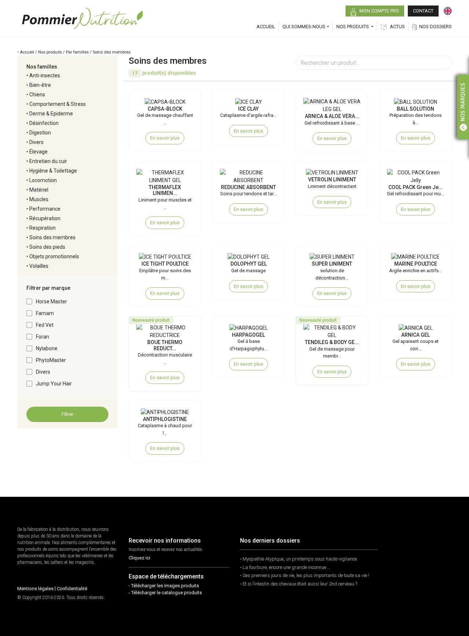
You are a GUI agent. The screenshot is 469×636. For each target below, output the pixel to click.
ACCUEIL (265, 26)
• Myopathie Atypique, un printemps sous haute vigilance (298, 559)
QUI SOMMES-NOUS (303, 26)
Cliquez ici (139, 558)
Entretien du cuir (48, 161)
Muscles (38, 199)
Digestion (40, 133)
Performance (44, 209)
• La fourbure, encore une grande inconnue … (285, 567)
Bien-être (40, 85)
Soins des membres (52, 237)
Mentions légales (35, 588)
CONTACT (423, 11)
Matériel (38, 190)
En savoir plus (165, 138)
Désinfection (44, 123)
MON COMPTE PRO (378, 11)
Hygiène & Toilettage (53, 171)
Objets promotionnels (54, 256)
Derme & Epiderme (51, 114)
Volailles (38, 266)
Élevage (38, 152)
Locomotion (43, 180)
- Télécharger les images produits (164, 585)
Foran (42, 337)
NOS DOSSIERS (435, 26)
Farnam (45, 313)
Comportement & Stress (57, 104)
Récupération (44, 218)
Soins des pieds (47, 247)
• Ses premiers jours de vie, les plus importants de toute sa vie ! (304, 575)
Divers (36, 142)
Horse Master (51, 301)
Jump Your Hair (54, 384)
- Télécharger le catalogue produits (165, 592)
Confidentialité (72, 588)
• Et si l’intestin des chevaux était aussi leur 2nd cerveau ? (298, 584)
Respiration (42, 228)
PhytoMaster (51, 360)
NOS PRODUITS (353, 26)
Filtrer (67, 414)
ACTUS (397, 26)
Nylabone (47, 348)
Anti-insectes (44, 75)
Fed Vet (44, 325)
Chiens (37, 94)
